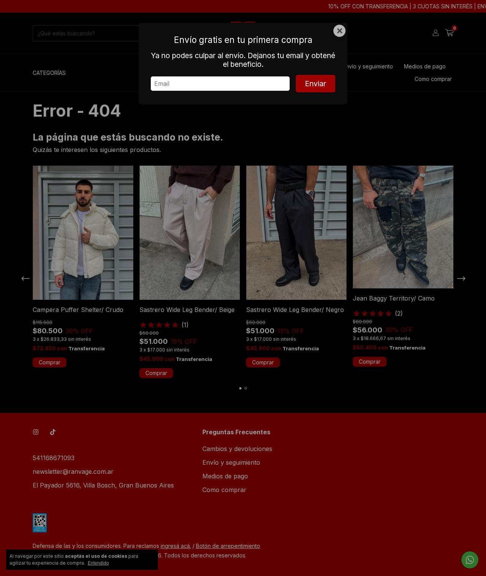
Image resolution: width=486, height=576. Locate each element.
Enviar (315, 83)
